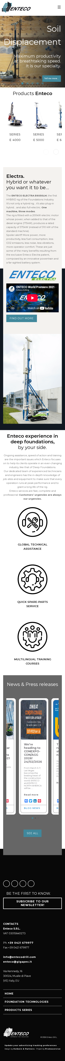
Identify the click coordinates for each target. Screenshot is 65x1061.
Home (9, 993)
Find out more (22, 318)
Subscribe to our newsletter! (32, 903)
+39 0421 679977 (20, 942)
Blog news (32, 808)
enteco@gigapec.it (17, 961)
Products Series (18, 1010)
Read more (31, 794)
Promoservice (53, 1049)
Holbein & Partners (24, 1049)
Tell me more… (13, 78)
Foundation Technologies (27, 1001)
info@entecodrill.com (19, 957)
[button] (56, 151)
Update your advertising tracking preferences (31, 1045)
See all (32, 833)
